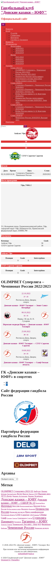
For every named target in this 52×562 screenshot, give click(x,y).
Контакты (15, 38)
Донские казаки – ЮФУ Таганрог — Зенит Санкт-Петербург (26, 306)
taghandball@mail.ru (26, 554)
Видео (13, 55)
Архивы (9, 66)
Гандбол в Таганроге (19, 40)
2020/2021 (19, 48)
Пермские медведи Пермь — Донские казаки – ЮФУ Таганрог (26, 325)
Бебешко (4, 494)
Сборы (43, 514)
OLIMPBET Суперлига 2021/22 (17, 491)
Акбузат (37, 491)
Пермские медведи (17, 512)
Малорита (24, 509)
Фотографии (16, 46)
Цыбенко (4, 528)
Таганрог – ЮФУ (35, 521)
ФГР (39, 524)
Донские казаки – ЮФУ (19, 499)
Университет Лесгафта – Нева (25, 524)
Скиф (3, 518)
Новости (9, 29)
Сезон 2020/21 (16, 83)
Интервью (6, 505)
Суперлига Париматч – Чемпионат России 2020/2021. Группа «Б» (33, 90)
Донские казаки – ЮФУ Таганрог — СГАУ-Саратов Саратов (26, 344)
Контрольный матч (26, 506)
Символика (15, 35)
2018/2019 (19, 53)
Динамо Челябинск (35, 496)
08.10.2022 (26, 312)
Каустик (16, 506)
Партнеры (10, 122)
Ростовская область (8, 515)
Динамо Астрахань (19, 496)
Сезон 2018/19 (16, 115)
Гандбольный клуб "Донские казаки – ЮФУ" (24, 10)
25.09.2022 (26, 331)
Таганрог (17, 522)
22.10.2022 (26, 293)
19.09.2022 (26, 350)
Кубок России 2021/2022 (25, 74)
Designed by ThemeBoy (10, 560)
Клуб (8, 31)
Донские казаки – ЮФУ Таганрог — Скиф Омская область (26, 363)
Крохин (36, 506)
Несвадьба (32, 509)
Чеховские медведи (42, 528)
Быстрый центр (11, 494)
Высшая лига (44, 494)
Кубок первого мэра (14, 509)
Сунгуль (29, 518)
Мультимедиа (11, 44)
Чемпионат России (20, 527)
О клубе (14, 33)
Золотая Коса (40, 503)
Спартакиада (22, 518)
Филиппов (46, 524)
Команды (9, 42)
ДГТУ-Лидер (6, 496)
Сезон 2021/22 (16, 68)
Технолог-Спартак (6, 524)
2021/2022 (19, 57)
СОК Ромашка (34, 515)
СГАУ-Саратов (22, 515)
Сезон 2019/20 (16, 105)
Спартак (14, 518)
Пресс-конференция (34, 512)
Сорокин (9, 518)
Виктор (25, 494)
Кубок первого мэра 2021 (25, 81)
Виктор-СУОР (33, 494)
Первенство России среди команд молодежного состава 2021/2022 (29, 78)
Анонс (44, 491)
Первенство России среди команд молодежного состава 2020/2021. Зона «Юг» (31, 100)
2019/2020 (19, 51)
